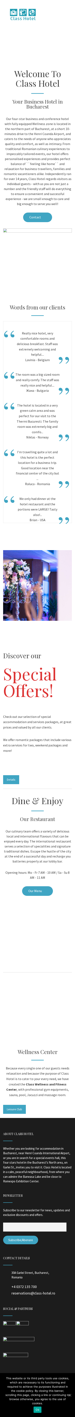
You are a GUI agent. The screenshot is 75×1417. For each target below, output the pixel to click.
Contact (35, 217)
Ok (37, 1409)
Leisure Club (14, 1109)
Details (11, 779)
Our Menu (35, 891)
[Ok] (70, 1395)
